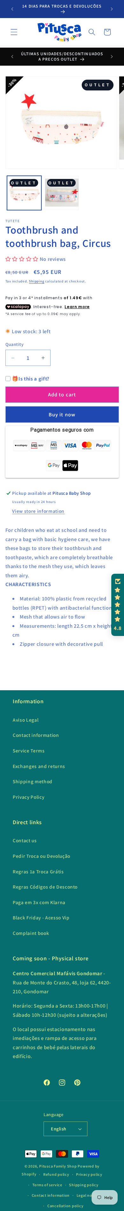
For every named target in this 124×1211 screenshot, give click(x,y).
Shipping (36, 281)
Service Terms (29, 750)
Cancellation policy (65, 1205)
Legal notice (88, 1195)
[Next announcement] (112, 9)
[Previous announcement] (12, 9)
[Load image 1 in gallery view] (24, 193)
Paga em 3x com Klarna (39, 902)
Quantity (14, 344)
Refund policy (56, 1174)
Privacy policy (89, 1174)
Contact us (25, 840)
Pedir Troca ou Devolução (41, 856)
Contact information (36, 735)
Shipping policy (84, 1184)
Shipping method (32, 781)
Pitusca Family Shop (58, 1166)
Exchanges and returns (39, 766)
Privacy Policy (28, 797)
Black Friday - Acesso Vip (41, 917)
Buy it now (62, 414)
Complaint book (31, 933)
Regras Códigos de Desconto (45, 886)
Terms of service (47, 1184)
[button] (14, 32)
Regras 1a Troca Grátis (38, 871)
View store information (38, 511)
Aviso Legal (25, 720)
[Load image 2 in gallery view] (62, 193)
